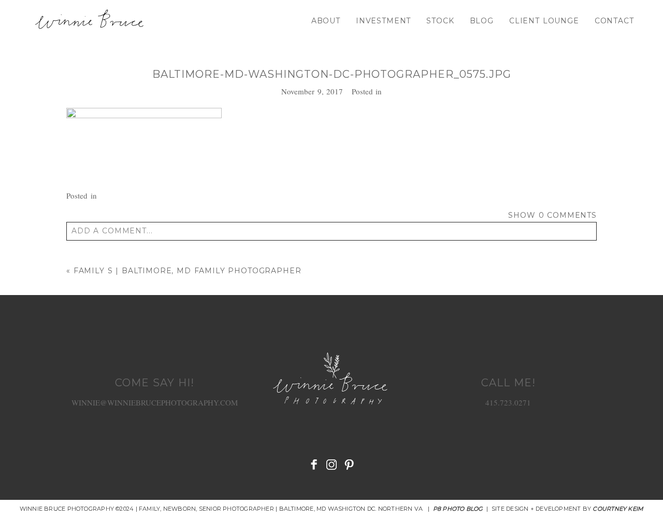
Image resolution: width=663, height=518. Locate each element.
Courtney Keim (618, 508)
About (325, 20)
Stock (440, 20)
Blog (482, 20)
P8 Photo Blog (458, 508)
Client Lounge (544, 20)
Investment (383, 20)
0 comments (552, 215)
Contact (614, 20)
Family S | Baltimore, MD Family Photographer (187, 270)
